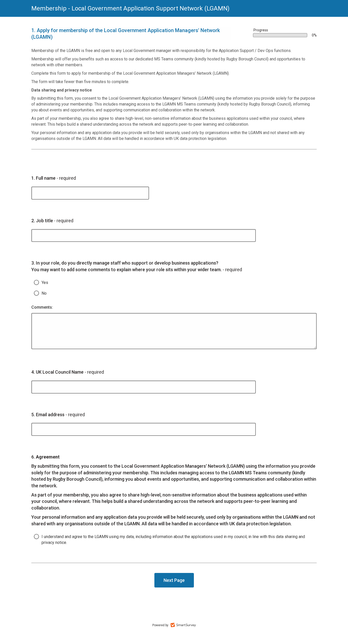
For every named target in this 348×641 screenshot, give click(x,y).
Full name (53, 178)
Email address (58, 414)
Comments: (42, 307)
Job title (52, 220)
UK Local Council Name (67, 372)
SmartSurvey (183, 625)
